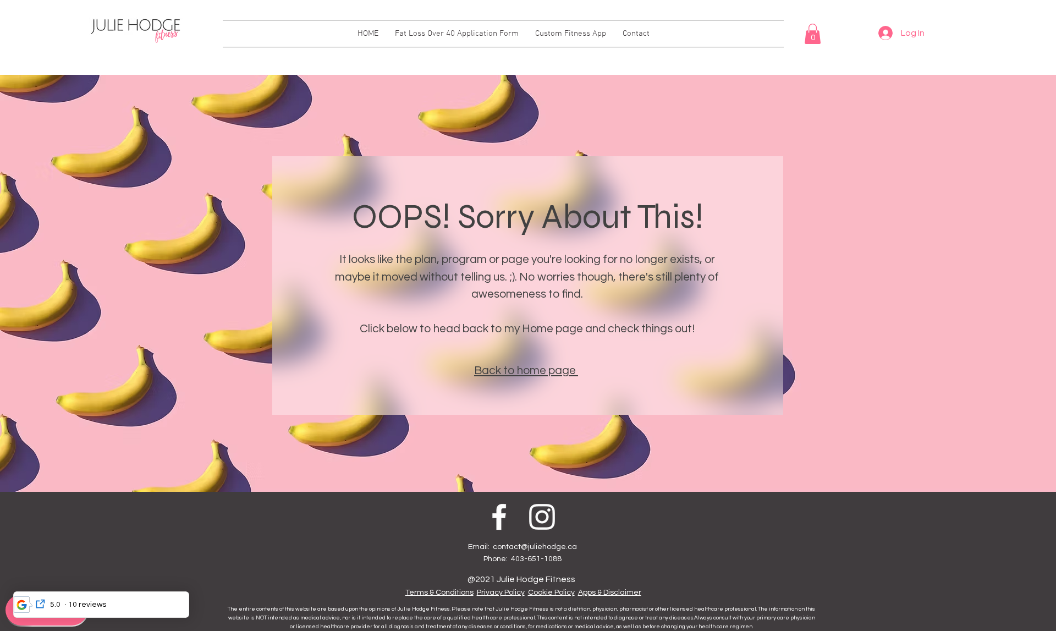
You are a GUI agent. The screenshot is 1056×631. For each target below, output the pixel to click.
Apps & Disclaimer (609, 592)
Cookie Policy (551, 592)
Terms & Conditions (439, 592)
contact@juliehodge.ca (535, 547)
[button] (812, 34)
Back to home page (526, 370)
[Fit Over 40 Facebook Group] (499, 517)
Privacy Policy (501, 592)
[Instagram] (542, 517)
